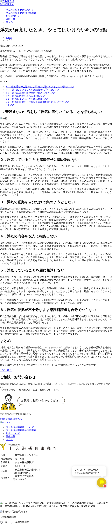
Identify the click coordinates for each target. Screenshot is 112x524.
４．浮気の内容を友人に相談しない (25, 95)
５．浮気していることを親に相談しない (28, 99)
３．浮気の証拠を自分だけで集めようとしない (31, 92)
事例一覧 (10, 19)
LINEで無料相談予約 (11, 419)
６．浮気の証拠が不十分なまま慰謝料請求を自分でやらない (38, 102)
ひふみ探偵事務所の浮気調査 (21, 13)
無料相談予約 (7, 4)
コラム (9, 22)
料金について (13, 16)
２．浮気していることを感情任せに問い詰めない (32, 89)
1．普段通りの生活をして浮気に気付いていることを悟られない (40, 86)
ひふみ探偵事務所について (20, 10)
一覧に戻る (6, 370)
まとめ (10, 105)
